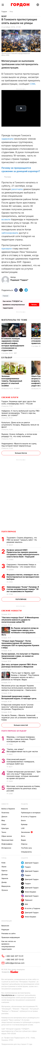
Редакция (5, 929)
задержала (7, 138)
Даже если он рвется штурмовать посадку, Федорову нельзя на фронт (20, 424)
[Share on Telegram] (26, 290)
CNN (32, 84)
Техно (3, 832)
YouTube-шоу (26, 848)
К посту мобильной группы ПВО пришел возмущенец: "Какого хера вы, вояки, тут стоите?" (20, 413)
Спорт (3, 824)
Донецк (4, 874)
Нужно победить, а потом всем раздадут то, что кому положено (19, 435)
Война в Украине (8, 809)
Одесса (4, 870)
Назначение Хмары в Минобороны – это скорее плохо (21, 565)
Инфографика (6, 844)
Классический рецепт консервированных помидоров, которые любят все (21, 761)
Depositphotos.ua (7, 995)
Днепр (4, 882)
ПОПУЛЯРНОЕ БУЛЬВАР (14, 731)
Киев (3, 863)
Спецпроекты (26, 852)
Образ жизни (6, 836)
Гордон (4, 11)
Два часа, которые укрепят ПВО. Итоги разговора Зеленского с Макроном (19, 665)
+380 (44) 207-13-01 (14, 956)
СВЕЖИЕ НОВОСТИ (11, 611)
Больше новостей (21, 725)
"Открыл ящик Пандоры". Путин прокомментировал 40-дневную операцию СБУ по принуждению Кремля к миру (20, 644)
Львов (3, 867)
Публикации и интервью (30, 813)
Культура (5, 828)
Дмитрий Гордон (32, 863)
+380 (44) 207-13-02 (14, 959)
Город (3, 858)
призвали (6, 248)
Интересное (6, 848)
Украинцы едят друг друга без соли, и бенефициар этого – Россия (18, 402)
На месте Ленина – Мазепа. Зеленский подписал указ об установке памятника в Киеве (19, 717)
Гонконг (5, 296)
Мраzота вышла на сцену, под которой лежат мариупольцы (19, 444)
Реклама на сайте (8, 933)
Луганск (4, 890)
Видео (23, 840)
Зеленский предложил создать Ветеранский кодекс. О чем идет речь (19, 697)
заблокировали (9, 233)
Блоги (23, 820)
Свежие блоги (9, 397)
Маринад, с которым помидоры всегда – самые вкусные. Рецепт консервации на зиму (21, 739)
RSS (26, 904)
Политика (5, 813)
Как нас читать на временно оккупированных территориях (8, 945)
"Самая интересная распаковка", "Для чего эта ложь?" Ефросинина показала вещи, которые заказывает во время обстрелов (23, 775)
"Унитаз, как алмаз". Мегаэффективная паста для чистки (22, 750)
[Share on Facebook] (16, 290)
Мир (11, 11)
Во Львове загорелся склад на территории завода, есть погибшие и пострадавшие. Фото (19, 631)
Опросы (24, 844)
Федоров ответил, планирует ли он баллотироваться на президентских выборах (23, 576)
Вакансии (5, 926)
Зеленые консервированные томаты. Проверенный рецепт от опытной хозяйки (11, 381)
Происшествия (7, 840)
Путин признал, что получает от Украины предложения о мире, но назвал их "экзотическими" (20, 656)
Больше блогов (21, 453)
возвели (5, 219)
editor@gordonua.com (14, 963)
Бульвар (6, 357)
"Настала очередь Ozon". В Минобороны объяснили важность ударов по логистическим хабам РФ (20, 619)
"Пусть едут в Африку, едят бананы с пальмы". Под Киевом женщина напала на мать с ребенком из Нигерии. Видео (20, 676)
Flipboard (28, 900)
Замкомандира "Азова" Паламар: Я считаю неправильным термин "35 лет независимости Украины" (23, 589)
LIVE (22, 828)
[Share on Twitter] (21, 290)
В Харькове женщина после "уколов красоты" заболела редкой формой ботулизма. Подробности (17, 707)
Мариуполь (5, 886)
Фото (23, 836)
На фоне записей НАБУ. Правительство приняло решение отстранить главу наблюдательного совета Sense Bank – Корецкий (23, 553)
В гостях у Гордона (28, 816)
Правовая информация (10, 937)
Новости (4, 804)
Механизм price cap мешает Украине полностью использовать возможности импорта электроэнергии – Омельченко (19, 687)
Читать (34, 304)
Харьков (4, 878)
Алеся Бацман (30, 892)
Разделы (24, 804)
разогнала (17, 189)
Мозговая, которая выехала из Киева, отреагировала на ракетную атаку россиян (23, 788)
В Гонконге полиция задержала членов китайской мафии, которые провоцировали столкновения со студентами (12, 344)
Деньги (4, 816)
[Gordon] (20, 5)
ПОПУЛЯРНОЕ (8, 531)
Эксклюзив (25, 832)
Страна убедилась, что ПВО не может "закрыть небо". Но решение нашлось (22, 539)
